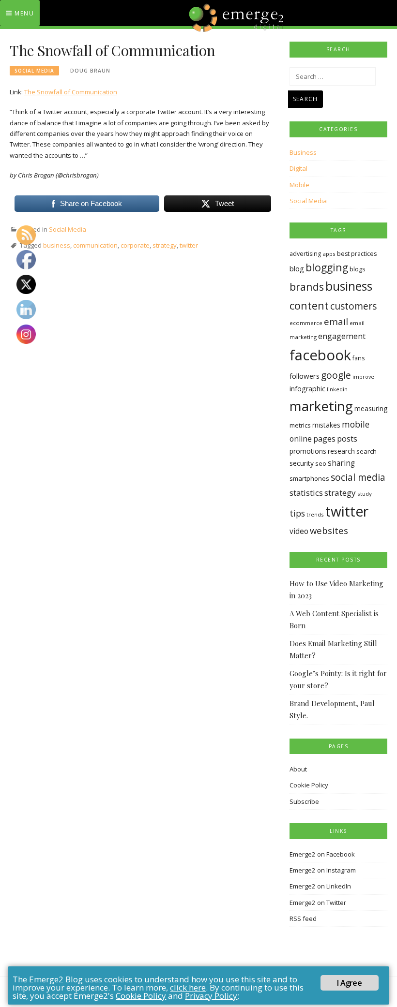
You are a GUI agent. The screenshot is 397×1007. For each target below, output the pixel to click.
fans (358, 358)
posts (347, 438)
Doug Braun (90, 70)
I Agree (349, 982)
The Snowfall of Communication (70, 92)
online (301, 438)
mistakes (326, 424)
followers (305, 376)
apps (329, 253)
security (302, 463)
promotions (308, 451)
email (336, 321)
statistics (306, 492)
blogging (326, 267)
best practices (357, 254)
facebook (320, 355)
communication (95, 245)
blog (297, 268)
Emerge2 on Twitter (318, 902)
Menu (24, 13)
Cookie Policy (309, 785)
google (336, 375)
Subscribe (304, 801)
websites (329, 530)
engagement (342, 336)
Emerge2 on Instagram (323, 870)
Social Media (34, 70)
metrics (300, 425)
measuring (370, 408)
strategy (165, 245)
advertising (305, 254)
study (364, 493)
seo (320, 463)
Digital (298, 168)
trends (315, 514)
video (299, 531)
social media (358, 477)
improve (363, 376)
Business (303, 152)
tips (297, 513)
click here (188, 987)
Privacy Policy (211, 995)
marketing (321, 406)
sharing (341, 463)
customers (353, 305)
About (298, 769)
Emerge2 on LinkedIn (320, 886)
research (341, 451)
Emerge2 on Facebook (322, 854)
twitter (189, 245)
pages (324, 438)
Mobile (299, 184)
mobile (355, 424)
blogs (358, 269)
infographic (307, 388)
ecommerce (306, 322)
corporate (135, 245)
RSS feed (303, 918)
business (56, 245)
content (309, 305)
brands (307, 287)
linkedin (337, 389)
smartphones (309, 478)
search (366, 451)
